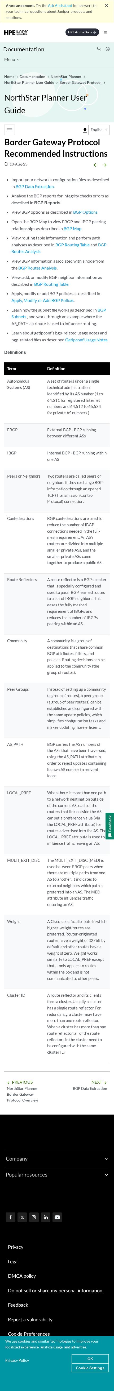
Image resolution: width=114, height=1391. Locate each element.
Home (9, 76)
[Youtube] (57, 1217)
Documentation (23, 49)
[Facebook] (10, 1217)
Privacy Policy (17, 1360)
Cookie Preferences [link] (29, 1334)
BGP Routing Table (72, 244)
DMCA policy (22, 1276)
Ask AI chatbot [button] (60, 5)
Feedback (18, 1305)
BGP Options (85, 211)
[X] (22, 1217)
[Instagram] (34, 1217)
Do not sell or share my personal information (55, 1291)
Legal (13, 1262)
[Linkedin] (45, 1217)
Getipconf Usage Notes (86, 339)
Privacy (15, 1247)
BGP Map (72, 228)
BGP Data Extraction (35, 186)
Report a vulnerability (30, 1320)
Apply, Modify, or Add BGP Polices (42, 300)
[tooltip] (85, 130)
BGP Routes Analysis (37, 267)
